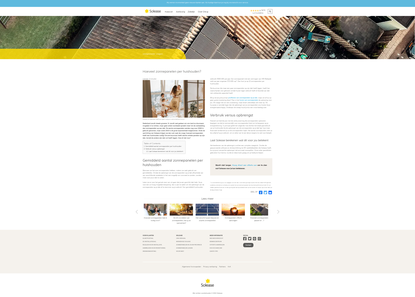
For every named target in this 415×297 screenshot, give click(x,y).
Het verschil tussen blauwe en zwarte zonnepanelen (172, 219)
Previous (136, 211)
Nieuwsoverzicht (216, 238)
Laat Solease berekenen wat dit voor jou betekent (166, 151)
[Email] (270, 192)
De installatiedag (149, 241)
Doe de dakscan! (216, 248)
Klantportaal (148, 238)
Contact (248, 245)
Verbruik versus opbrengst (155, 149)
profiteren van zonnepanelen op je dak (242, 98)
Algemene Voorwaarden (191, 267)
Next (278, 211)
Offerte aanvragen (217, 245)
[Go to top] (409, 291)
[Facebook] (261, 192)
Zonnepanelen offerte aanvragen (198, 219)
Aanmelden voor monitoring (154, 248)
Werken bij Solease (183, 241)
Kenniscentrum (216, 241)
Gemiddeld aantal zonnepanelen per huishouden (163, 146)
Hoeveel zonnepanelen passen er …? (224, 219)
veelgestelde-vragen (153, 54)
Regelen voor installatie (152, 245)
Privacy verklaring (210, 267)
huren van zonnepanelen (249, 100)
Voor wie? (180, 251)
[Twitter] (265, 192)
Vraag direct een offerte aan (244, 165)
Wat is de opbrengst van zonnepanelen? (250, 219)
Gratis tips (214, 251)
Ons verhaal (181, 238)
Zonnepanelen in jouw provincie (189, 245)
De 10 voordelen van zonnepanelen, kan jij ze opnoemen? (146, 220)
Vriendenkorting (149, 251)
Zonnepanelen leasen (184, 248)
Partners (222, 267)
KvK (229, 267)
